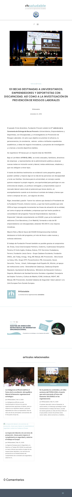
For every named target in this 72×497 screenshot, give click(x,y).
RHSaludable (11, 399)
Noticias (33, 83)
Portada (39, 83)
